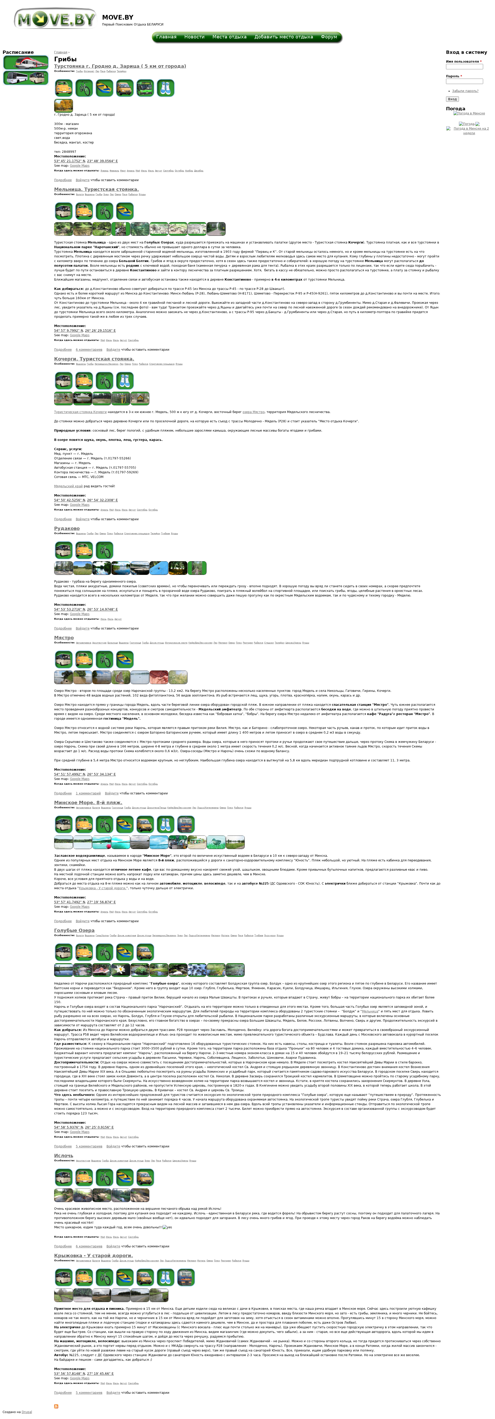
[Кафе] (120, 1301)
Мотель (225, 935)
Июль (151, 171)
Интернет (89, 71)
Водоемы (90, 194)
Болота (80, 194)
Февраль (114, 171)
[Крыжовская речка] (63, 1301)
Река (102, 71)
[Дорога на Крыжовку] (140, 1301)
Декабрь (198, 171)
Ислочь (63, 1155)
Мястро (64, 637)
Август (158, 171)
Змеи (106, 194)
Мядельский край (68, 486)
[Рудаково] (63, 574)
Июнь (144, 171)
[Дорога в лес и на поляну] (82, 1301)
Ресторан (248, 643)
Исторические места (176, 643)
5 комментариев (89, 1146)
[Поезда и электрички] (26, 62)
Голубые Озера (74, 930)
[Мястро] (63, 683)
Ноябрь (189, 171)
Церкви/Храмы (293, 643)
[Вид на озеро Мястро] (82, 404)
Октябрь (179, 171)
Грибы (79, 71)
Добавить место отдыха (283, 36)
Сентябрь (168, 171)
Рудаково (67, 528)
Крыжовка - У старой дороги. (102, 888)
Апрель (131, 171)
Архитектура (99, 643)
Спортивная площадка (162, 364)
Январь (105, 171)
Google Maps (79, 165)
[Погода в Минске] (469, 113)
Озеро (118, 194)
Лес (97, 71)
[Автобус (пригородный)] (63, 211)
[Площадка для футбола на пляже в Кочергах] (101, 404)
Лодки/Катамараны (208, 808)
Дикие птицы (157, 643)
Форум (329, 36)
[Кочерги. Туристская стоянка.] (63, 404)
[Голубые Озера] (63, 976)
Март (123, 171)
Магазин (222, 643)
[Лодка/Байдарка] (104, 88)
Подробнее (63, 180)
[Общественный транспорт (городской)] (145, 88)
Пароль (454, 76)
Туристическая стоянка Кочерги (80, 412)
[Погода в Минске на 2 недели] (469, 130)
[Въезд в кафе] (101, 1301)
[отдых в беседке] (63, 111)
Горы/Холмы (102, 935)
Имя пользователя (464, 61)
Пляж (135, 364)
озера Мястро (254, 412)
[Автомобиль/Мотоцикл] (63, 88)
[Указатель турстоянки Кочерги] (120, 404)
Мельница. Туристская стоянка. (96, 189)
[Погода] (469, 123)
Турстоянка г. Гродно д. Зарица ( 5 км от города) (120, 66)
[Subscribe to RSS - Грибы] (56, 1407)
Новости (194, 36)
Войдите (82, 180)
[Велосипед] (84, 88)
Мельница (370, 1011)
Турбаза (165, 533)
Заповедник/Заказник (107, 364)
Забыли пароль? (465, 91)
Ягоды (142, 194)
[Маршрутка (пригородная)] (125, 88)
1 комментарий (88, 793)
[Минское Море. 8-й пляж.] (63, 848)
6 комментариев (89, 349)
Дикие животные (127, 935)
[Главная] (52, 15)
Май (138, 171)
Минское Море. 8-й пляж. (88, 802)
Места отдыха (229, 36)
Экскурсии (270, 935)
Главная (166, 36)
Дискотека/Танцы (156, 808)
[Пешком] (165, 88)
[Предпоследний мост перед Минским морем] (159, 1301)
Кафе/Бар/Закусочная (200, 643)
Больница (113, 643)
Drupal (27, 1412)
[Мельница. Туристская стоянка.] (63, 235)
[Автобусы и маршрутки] (26, 78)
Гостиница (135, 643)
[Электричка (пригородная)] (186, 824)
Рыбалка (111, 71)
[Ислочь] (63, 1201)
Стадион (269, 643)
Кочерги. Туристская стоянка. (94, 359)
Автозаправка (83, 643)
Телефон (121, 71)
